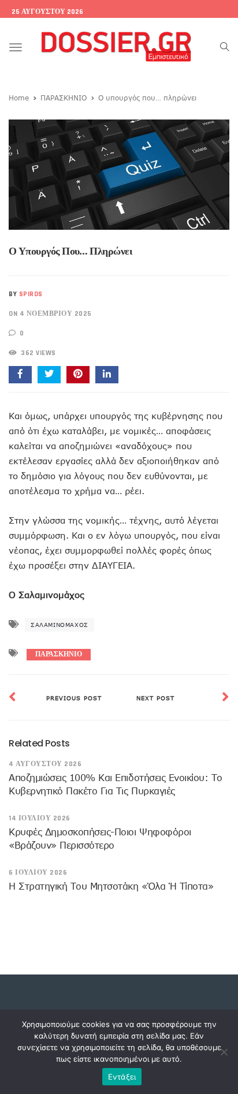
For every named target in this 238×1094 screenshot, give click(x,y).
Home (19, 98)
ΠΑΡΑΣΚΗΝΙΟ (63, 98)
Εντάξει (122, 1076)
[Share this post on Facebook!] (20, 374)
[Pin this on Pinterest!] (78, 374)
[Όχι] (223, 1052)
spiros (31, 294)
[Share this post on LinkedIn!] (106, 374)
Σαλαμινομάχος (59, 624)
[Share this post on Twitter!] (49, 374)
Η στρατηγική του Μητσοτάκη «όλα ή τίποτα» (111, 886)
